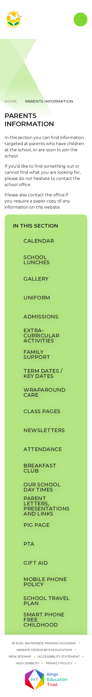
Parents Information (49, 101)
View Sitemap (19, 656)
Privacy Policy (59, 663)
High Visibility (27, 663)
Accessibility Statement (59, 656)
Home (11, 101)
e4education (60, 650)
